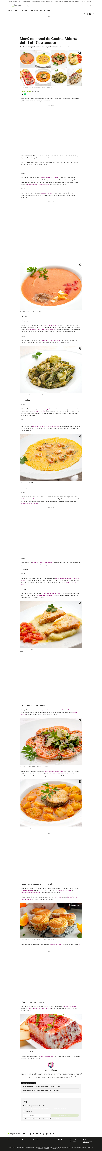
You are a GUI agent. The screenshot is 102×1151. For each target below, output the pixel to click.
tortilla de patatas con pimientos (42, 563)
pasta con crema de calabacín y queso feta (45, 426)
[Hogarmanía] (22, 6)
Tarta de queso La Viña (47, 1)
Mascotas (42, 10)
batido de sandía (28, 890)
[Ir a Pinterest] (43, 1134)
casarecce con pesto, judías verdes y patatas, (41, 330)
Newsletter (49, 1139)
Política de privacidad (73, 1140)
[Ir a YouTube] (37, 1134)
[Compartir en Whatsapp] (25, 94)
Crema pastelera (36, 1)
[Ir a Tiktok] (40, 1134)
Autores (23, 1139)
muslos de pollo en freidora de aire (38, 184)
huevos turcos (58, 897)
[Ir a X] (87, 14)
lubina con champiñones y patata (31, 499)
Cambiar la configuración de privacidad (87, 1141)
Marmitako (77, 1)
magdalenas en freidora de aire (30, 892)
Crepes (83, 1)
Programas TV (25, 14)
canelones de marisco (59, 774)
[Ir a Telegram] (50, 1134)
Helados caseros (26, 1)
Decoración (17, 10)
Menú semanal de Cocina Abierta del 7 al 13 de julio (41, 1090)
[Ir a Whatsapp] (93, 14)
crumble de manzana (71, 1006)
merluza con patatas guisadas (54, 771)
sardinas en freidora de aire (44, 595)
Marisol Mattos (26, 91)
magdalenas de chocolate (63, 890)
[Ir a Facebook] (84, 14)
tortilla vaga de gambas (38, 411)
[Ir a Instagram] (90, 14)
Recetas (11, 14)
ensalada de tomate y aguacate (31, 503)
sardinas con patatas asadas (52, 593)
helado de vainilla (34, 1008)
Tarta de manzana (58, 1)
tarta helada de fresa (46, 1056)
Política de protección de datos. (51, 1118)
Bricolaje (24, 10)
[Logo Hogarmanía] (14, 1134)
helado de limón (46, 1008)
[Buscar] (91, 6)
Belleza (49, 10)
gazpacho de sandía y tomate (50, 178)
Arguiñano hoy (17, 1)
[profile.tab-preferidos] (22, 94)
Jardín (31, 10)
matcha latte (34, 947)
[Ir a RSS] (53, 1134)
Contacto (36, 1139)
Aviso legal (61, 1139)
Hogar (36, 10)
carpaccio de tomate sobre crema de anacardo (54, 710)
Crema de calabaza (69, 1)
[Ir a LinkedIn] (34, 1134)
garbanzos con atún (46, 193)
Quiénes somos (12, 1139)
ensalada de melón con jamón (51, 340)
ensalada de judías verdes (47, 409)
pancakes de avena (55, 945)
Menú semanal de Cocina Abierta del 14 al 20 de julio (41, 1086)
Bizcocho (89, 1)
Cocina (10, 10)
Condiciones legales (36, 1118)
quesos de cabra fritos (49, 325)
